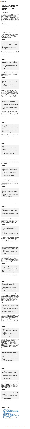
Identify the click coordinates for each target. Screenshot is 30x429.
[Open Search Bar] (6, 2)
